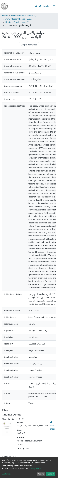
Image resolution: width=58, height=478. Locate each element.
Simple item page (29, 44)
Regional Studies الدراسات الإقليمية (18, 22)
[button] (40, 6)
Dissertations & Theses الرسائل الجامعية (24, 15)
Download (52, 427)
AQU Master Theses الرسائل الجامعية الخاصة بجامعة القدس (18, 18)
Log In (46, 6)
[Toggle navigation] (54, 6)
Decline (40, 474)
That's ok (50, 474)
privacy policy (34, 468)
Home (5, 15)
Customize (6, 474)
